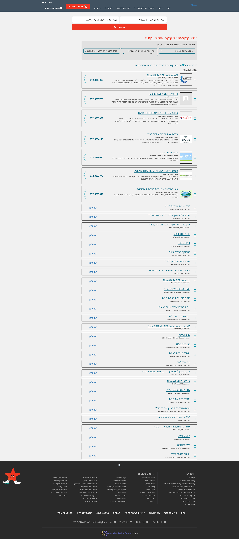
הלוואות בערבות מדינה (144, 8)
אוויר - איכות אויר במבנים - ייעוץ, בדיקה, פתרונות (138, 52)
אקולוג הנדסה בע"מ (180, 454)
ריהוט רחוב (63, 495)
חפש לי (121, 27)
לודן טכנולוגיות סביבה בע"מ (176, 279)
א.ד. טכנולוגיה (183, 362)
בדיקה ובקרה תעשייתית (116, 490)
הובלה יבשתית (120, 495)
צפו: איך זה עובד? (65, 513)
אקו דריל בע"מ (183, 344)
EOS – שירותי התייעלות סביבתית (174, 417)
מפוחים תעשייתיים (60, 478)
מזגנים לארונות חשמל (186, 490)
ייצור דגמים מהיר (188, 501)
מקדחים (192, 478)
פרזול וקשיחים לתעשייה (87, 492)
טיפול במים (151, 498)
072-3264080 (96, 157)
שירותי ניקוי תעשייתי (147, 492)
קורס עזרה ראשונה (187, 481)
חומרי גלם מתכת (148, 478)
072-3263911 (96, 194)
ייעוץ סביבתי (121, 478)
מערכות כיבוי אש (148, 495)
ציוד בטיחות (150, 490)
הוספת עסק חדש (84, 513)
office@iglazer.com (103, 522)
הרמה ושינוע (150, 484)
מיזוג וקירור (62, 487)
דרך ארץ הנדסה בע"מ (179, 316)
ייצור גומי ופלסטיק (90, 478)
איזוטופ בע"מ (184, 435)
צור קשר (97, 8)
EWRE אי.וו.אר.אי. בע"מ (178, 380)
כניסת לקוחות (102, 513)
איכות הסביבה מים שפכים (176, 51)
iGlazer (193, 5)
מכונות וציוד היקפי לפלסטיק (85, 484)
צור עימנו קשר (170, 513)
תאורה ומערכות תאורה (58, 492)
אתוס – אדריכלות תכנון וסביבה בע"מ (172, 408)
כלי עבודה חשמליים (89, 487)
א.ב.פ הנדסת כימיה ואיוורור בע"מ (174, 307)
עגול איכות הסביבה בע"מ (178, 389)
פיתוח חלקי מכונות (187, 498)
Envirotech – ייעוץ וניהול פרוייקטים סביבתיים (156, 170)
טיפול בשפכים (120, 484)
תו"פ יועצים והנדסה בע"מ (177, 206)
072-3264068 (96, 79)
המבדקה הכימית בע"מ (179, 252)
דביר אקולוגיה (183, 445)
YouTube (125, 522)
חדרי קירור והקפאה (59, 490)
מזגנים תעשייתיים (60, 481)
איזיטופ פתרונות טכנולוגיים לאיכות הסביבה (169, 270)
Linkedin (141, 522)
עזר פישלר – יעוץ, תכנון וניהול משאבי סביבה (169, 215)
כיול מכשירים (150, 481)
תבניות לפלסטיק (90, 481)
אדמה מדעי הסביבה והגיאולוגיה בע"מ (172, 426)
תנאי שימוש (154, 513)
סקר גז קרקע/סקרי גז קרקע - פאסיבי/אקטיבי (101, 51)
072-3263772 (96, 175)
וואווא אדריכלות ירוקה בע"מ (177, 261)
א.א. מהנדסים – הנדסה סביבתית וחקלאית (157, 189)
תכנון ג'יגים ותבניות (187, 495)
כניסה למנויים (47, 2)
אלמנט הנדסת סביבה (179, 353)
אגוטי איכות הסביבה (168, 152)
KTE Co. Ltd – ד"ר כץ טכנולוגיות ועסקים (158, 113)
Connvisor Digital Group (119, 533)
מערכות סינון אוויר (60, 484)
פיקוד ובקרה (190, 504)
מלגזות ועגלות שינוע (118, 501)
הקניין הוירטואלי (123, 8)
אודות (160, 8)
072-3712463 (80, 522)
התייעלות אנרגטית (89, 498)
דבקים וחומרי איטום (89, 495)
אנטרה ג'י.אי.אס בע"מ (179, 399)
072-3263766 (96, 99)
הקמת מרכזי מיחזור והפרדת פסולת (181, 492)
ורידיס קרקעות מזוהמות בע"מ (163, 93)
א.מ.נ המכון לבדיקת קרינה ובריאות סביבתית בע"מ (166, 371)
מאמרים (108, 8)
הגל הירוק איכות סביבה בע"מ (176, 298)
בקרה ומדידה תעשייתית (116, 487)
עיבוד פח (151, 487)
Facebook (158, 522)
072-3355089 (96, 118)
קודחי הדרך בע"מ (182, 233)
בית (168, 8)
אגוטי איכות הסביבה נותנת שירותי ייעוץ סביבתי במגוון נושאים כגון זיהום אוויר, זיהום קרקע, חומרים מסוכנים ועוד (145, 159)
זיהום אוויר (151, 501)
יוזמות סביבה (184, 243)
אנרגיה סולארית (90, 501)
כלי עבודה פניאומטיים (88, 490)
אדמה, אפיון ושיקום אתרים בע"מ (162, 134)
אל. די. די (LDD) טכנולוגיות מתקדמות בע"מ (169, 325)
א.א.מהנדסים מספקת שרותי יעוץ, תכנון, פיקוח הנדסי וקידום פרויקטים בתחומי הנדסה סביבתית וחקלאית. (146, 196)
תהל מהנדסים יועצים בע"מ (177, 288)
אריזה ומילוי (121, 498)
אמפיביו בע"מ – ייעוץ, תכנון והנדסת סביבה (169, 224)
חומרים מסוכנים (119, 481)
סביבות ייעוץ (184, 334)
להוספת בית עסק (52, 8)
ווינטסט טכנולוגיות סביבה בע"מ (162, 74)
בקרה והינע (121, 492)
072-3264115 (96, 139)
